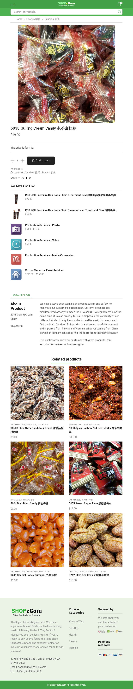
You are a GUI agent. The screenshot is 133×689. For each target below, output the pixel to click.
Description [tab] (21, 294)
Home (19, 19)
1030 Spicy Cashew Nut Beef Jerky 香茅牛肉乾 (95, 430)
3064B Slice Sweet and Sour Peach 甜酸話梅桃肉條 (37, 430)
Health (73, 634)
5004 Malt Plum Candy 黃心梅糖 (29, 503)
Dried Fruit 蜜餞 (18, 425)
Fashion (73, 647)
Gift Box (74, 628)
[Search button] (119, 11)
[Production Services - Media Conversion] (16, 259)
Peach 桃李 (31, 425)
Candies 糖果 (52, 19)
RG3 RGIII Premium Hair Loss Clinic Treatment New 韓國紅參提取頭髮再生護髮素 (71, 195)
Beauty (73, 641)
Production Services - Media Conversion (49, 255)
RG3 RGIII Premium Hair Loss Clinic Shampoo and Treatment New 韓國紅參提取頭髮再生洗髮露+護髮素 (71, 210)
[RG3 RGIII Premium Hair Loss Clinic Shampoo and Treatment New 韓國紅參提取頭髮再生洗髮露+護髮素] (16, 214)
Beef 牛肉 (73, 425)
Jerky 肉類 (83, 425)
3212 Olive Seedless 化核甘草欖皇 (89, 575)
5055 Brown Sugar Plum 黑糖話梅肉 (90, 503)
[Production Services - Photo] (16, 229)
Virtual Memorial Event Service (44, 270)
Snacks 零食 (33, 19)
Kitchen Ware (76, 621)
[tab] (21, 295)
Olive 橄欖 (89, 571)
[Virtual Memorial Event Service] (16, 274)
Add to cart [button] (34, 394)
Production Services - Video (42, 240)
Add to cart (43, 160)
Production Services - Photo (42, 225)
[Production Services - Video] (16, 244)
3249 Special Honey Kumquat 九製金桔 (34, 575)
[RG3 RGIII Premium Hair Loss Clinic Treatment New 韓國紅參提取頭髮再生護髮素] (16, 199)
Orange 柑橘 (32, 571)
